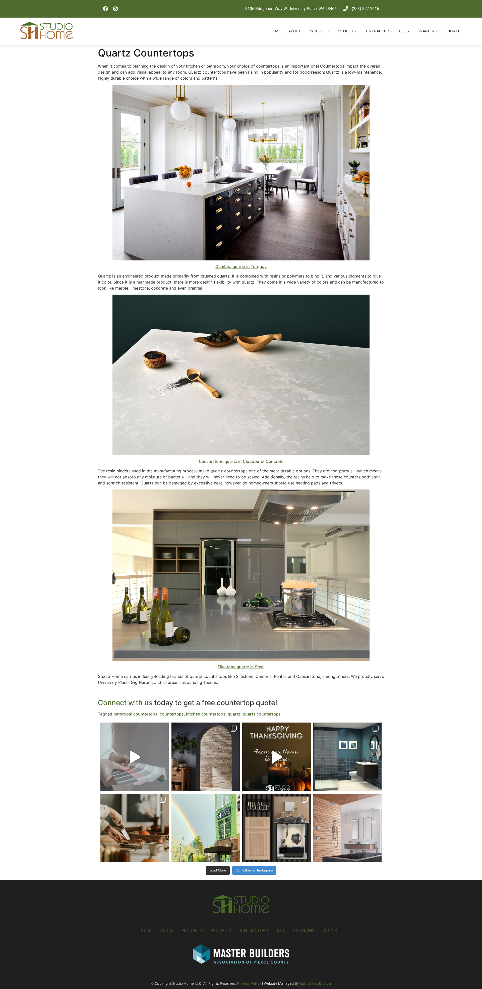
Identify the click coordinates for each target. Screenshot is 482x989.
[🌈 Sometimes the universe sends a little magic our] (205, 828)
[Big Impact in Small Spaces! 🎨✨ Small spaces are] (347, 757)
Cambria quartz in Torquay (241, 266)
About (294, 31)
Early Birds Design (315, 983)
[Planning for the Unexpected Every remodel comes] (134, 757)
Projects (346, 31)
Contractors (378, 31)
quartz (234, 714)
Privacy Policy (249, 983)
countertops (172, 714)
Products (319, 31)
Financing (426, 31)
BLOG (404, 31)
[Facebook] (105, 9)
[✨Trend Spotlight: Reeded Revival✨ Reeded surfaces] (276, 828)
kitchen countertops (205, 714)
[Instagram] (115, 9)
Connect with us (125, 702)
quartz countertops (262, 714)
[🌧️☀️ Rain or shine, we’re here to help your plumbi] (347, 828)
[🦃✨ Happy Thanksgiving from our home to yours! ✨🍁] (276, 757)
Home (275, 31)
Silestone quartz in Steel (241, 666)
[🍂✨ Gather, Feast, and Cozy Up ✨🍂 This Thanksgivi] (134, 828)
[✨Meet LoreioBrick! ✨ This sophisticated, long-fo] (205, 757)
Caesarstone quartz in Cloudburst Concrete (241, 461)
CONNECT (454, 31)
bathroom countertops (135, 714)
